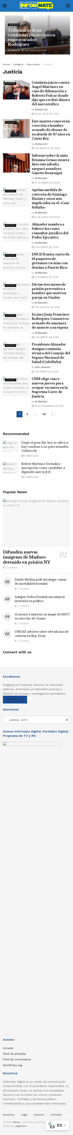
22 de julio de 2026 (46, 113)
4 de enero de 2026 (46, 337)
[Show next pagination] (53, 414)
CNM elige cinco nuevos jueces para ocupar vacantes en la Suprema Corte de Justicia (50, 387)
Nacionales (33, 64)
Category (18, 64)
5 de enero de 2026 (46, 247)
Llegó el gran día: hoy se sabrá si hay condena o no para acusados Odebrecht (45, 447)
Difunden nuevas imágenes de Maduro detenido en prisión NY (26, 557)
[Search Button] (68, 6)
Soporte (39, 1114)
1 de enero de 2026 (46, 371)
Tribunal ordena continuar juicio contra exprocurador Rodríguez (31, 37)
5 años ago (31, 455)
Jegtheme (20, 1126)
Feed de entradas (14, 1053)
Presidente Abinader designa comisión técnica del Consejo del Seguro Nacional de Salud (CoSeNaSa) (51, 353)
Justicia (13, 25)
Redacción (15, 50)
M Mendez (41, 178)
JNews (16, 1122)
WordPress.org (12, 1065)
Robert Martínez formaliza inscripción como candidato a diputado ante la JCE (43, 468)
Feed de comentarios (17, 1059)
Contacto (15, 699)
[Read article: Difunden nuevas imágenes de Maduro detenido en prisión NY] (36, 523)
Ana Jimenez (42, 367)
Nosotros (8, 1114)
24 (44, 414)
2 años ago (31, 477)
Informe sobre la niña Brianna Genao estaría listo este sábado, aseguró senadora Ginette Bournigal (50, 164)
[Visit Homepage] (36, 6)
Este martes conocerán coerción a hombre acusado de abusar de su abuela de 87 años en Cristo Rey (51, 130)
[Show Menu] (5, 6)
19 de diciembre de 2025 (49, 406)
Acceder (8, 1048)
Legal (24, 1114)
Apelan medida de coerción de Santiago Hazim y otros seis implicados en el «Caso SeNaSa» (50, 198)
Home (6, 64)
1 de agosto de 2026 (35, 50)
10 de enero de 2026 (47, 182)
